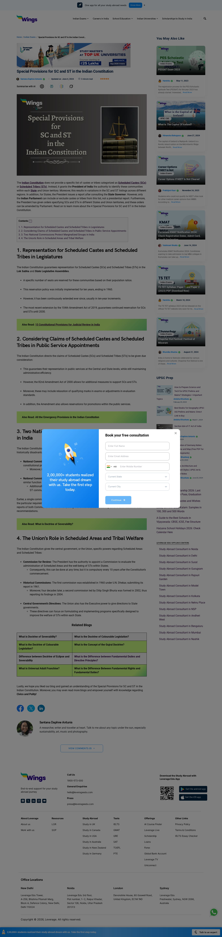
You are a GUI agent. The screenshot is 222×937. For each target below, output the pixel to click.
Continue (117, 500)
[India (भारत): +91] (108, 467)
